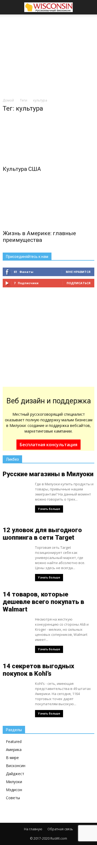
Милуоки (14, 781)
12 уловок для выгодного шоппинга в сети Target (42, 533)
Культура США (22, 169)
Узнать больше (49, 509)
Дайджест (15, 773)
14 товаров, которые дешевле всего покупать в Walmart (43, 602)
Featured (14, 741)
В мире (12, 757)
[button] (89, 7)
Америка (14, 749)
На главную (33, 829)
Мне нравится (78, 272)
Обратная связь (60, 829)
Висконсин (15, 765)
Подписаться (79, 283)
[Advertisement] (48, 54)
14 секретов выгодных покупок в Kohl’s (38, 669)
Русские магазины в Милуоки (48, 474)
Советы (13, 797)
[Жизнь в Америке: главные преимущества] (48, 204)
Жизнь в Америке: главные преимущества (39, 236)
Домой (8, 100)
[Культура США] (48, 140)
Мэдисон (14, 789)
